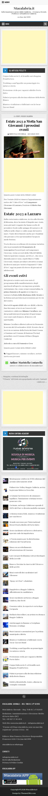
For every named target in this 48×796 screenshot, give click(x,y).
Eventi (18, 116)
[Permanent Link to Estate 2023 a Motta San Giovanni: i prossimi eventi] (24, 147)
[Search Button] (24, 696)
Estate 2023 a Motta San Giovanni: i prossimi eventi (24, 125)
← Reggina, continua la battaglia (14, 377)
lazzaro (16, 354)
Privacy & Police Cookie (12, 763)
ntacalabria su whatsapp (12, 745)
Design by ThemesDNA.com (24, 793)
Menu (7, 2)
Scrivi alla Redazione (11, 760)
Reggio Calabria (27, 116)
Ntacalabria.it (24, 8)
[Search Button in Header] (45, 24)
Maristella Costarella (17, 134)
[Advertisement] (24, 46)
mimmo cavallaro (27, 354)
